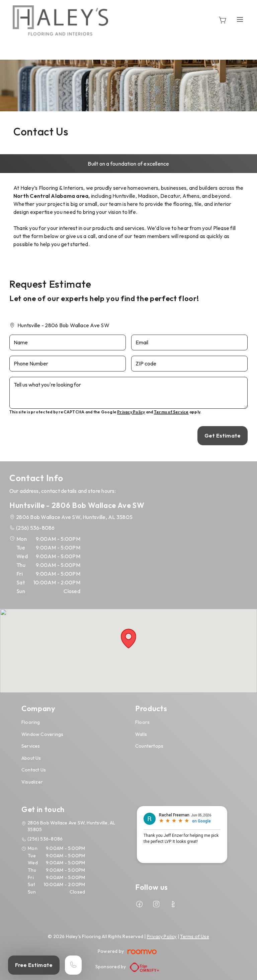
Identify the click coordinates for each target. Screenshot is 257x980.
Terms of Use (194, 936)
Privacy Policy (131, 411)
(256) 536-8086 (35, 527)
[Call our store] (73, 965)
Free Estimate (34, 965)
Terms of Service (171, 411)
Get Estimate (222, 435)
